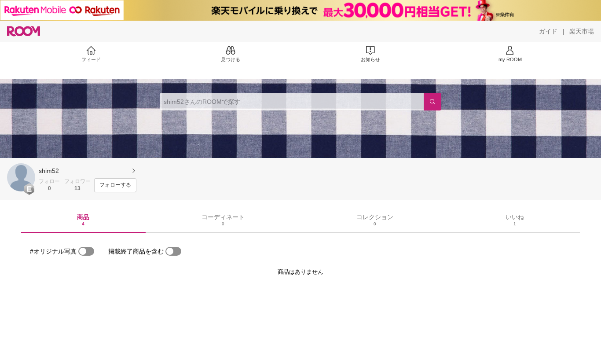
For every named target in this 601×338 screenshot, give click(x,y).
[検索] (432, 101)
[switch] (86, 251)
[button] (21, 177)
